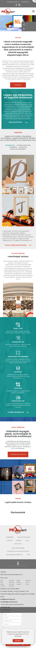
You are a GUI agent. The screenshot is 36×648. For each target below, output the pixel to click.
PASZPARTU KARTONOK (24, 145)
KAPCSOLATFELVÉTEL (16, 122)
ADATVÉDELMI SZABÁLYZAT (14, 554)
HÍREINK (18, 540)
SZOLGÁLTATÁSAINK (24, 537)
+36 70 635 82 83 (5, 612)
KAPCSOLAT (18, 544)
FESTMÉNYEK (13, 147)
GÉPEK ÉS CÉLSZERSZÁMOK (18, 149)
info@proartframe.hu (13, 2)
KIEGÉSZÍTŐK (23, 147)
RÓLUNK (9, 540)
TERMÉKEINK (9, 537)
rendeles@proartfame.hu (8, 602)
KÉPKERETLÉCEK (10, 145)
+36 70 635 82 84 (5, 610)
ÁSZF (28, 554)
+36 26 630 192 (25, 2)
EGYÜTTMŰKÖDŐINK (18, 548)
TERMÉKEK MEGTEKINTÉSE (18, 454)
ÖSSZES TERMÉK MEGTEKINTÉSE (16, 245)
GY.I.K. (27, 540)
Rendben (18, 640)
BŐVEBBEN (18, 85)
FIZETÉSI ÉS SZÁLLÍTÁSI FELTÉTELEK (18, 551)
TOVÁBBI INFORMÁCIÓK (15, 412)
